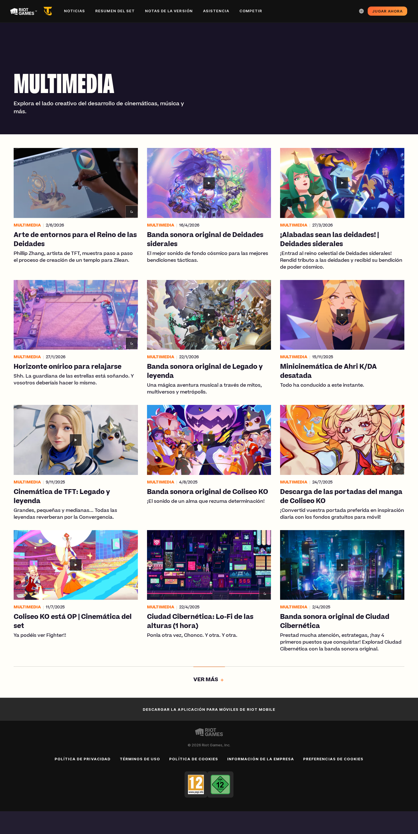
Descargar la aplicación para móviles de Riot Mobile (209, 709)
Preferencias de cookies (333, 759)
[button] (76, 209)
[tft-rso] (49, 11)
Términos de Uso (140, 759)
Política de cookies (193, 759)
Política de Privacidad (83, 759)
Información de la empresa (260, 759)
